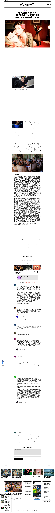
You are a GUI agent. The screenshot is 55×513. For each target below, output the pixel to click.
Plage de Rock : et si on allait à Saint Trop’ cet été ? (38, 476)
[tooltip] (44, 4)
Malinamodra (18, 431)
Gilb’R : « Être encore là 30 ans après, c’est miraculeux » (27, 476)
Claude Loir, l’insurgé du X (27, 271)
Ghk (26, 10)
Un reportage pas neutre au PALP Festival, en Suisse (48, 477)
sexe (33, 260)
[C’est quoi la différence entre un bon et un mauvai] (39, 487)
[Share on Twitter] (2, 363)
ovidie (28, 260)
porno (31, 260)
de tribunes (34, 72)
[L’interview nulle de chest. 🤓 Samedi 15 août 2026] (35, 487)
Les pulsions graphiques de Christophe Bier (35, 271)
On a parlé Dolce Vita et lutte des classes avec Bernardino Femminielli (16, 477)
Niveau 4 (22, 260)
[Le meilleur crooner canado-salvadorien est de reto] (35, 495)
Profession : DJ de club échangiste (17, 273)
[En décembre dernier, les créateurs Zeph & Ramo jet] (39, 491)
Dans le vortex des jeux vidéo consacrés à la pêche (5, 477)
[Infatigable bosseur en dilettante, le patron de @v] (39, 495)
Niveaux (25, 260)
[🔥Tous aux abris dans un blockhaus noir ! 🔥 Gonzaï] (35, 491)
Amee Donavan (34, 239)
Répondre (18, 314)
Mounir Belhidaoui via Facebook (21, 331)
